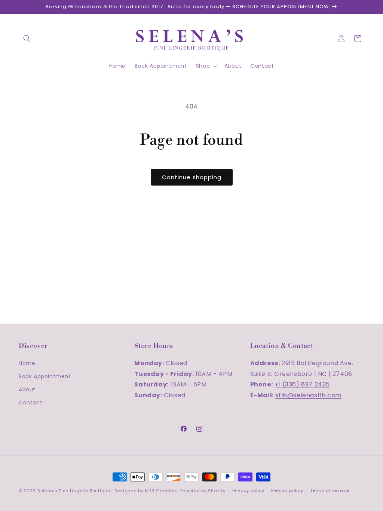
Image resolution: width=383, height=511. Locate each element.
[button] (27, 38)
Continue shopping (191, 177)
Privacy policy (248, 490)
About (27, 389)
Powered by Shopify (203, 491)
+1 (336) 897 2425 (302, 384)
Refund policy (287, 490)
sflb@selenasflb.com (308, 395)
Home (27, 363)
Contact (30, 402)
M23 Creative (160, 491)
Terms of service (329, 490)
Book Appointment (45, 376)
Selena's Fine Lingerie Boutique (74, 491)
